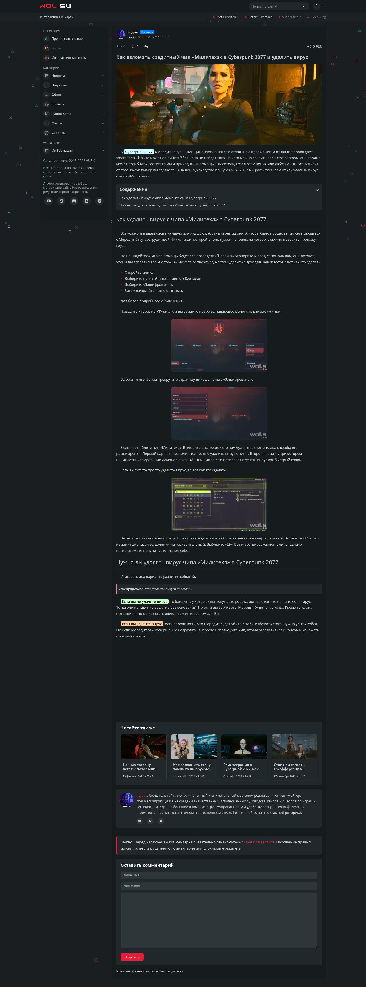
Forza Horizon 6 (227, 17)
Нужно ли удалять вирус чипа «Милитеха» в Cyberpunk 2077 (172, 205)
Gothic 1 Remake (260, 17)
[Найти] (304, 6)
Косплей (58, 104)
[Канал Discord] (74, 201)
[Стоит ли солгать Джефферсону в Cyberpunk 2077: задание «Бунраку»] (294, 757)
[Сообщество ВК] (86, 201)
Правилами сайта (259, 842)
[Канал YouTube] (48, 201)
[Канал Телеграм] (99, 201)
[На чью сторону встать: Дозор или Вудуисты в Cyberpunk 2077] (143, 757)
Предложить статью (67, 38)
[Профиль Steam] (150, 821)
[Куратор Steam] (61, 201)
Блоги (56, 48)
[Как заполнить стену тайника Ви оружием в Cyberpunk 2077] (194, 757)
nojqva (133, 32)
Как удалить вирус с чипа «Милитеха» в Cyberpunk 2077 (168, 197)
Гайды (132, 37)
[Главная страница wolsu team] (59, 6)
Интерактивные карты (69, 57)
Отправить (132, 957)
